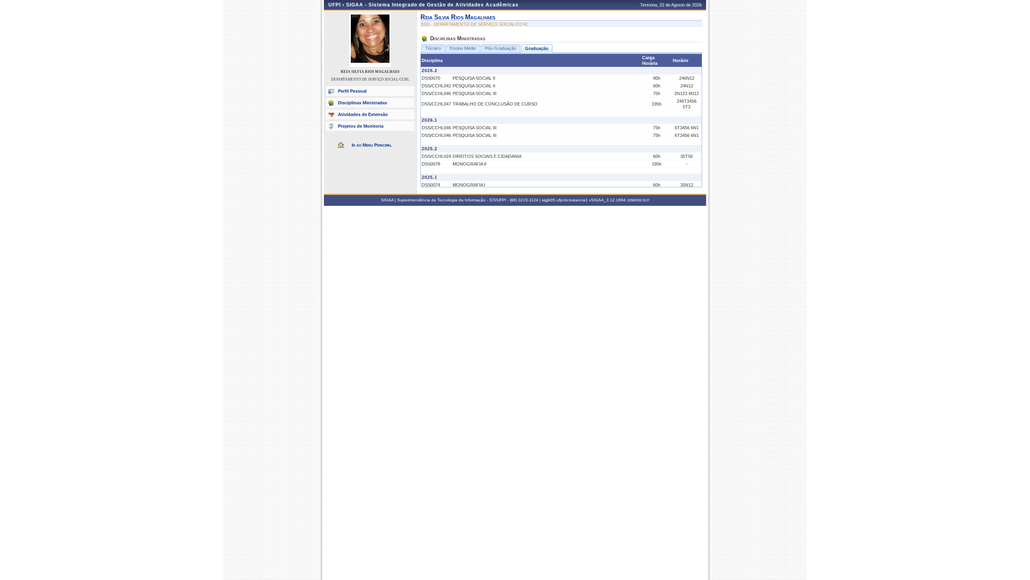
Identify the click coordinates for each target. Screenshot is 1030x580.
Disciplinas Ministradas (362, 102)
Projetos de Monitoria (360, 126)
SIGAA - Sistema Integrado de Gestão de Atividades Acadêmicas (432, 5)
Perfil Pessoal (352, 91)
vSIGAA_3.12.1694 (607, 200)
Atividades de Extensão (363, 114)
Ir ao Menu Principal (372, 145)
